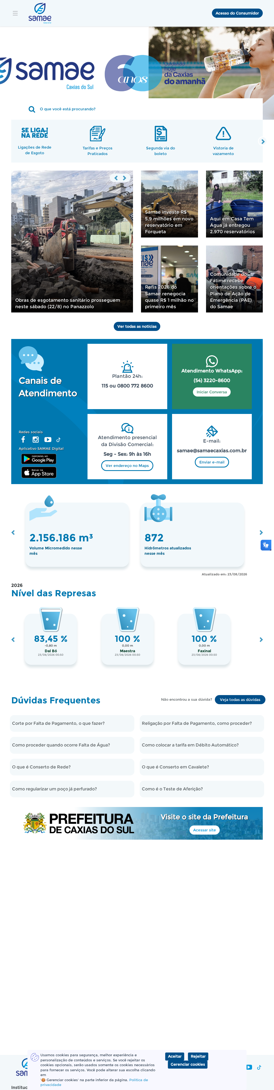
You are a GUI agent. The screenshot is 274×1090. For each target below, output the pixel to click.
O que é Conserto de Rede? (41, 767)
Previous (116, 178)
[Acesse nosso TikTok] (58, 441)
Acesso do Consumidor (237, 13)
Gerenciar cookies (188, 1064)
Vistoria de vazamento (223, 151)
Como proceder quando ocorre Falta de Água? (61, 745)
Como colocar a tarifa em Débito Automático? (190, 745)
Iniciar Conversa (212, 392)
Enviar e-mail (211, 462)
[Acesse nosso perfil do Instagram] (35, 441)
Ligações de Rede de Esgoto (34, 150)
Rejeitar (198, 1056)
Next (262, 141)
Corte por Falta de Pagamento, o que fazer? (58, 723)
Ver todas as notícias (137, 326)
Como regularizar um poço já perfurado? (54, 788)
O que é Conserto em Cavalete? (175, 767)
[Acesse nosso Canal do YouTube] (48, 441)
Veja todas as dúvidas (240, 699)
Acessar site (204, 830)
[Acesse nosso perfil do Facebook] (23, 441)
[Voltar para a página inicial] (40, 13)
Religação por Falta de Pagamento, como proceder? (197, 723)
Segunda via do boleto (160, 151)
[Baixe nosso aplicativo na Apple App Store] (39, 472)
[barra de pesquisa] (24, 109)
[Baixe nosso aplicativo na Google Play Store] (39, 458)
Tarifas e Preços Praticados (97, 151)
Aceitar (175, 1056)
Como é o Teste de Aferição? (172, 788)
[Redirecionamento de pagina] (137, 62)
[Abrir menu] (15, 13)
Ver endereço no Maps (127, 465)
